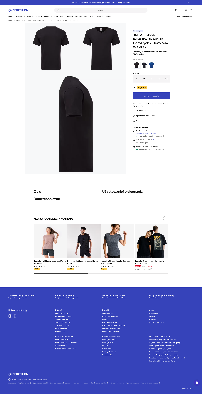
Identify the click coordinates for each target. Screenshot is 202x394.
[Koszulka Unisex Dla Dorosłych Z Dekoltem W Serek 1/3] (101, 48)
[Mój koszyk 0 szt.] (191, 10)
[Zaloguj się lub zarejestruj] (186, 10)
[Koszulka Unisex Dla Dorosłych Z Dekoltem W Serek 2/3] (50, 48)
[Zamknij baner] (192, 2)
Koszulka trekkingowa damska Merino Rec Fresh (50, 262)
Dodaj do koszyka (151, 96)
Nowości (109, 16)
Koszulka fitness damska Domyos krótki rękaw (115, 262)
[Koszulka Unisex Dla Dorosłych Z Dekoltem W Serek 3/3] (75, 123)
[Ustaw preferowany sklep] (175, 10)
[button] (152, 269)
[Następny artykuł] (165, 218)
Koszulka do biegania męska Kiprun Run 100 (82, 262)
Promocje (99, 16)
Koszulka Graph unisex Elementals (149, 261)
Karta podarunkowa (184, 16)
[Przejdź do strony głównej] (18, 10)
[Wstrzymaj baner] (188, 2)
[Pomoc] (180, 10)
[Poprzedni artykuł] (159, 218)
